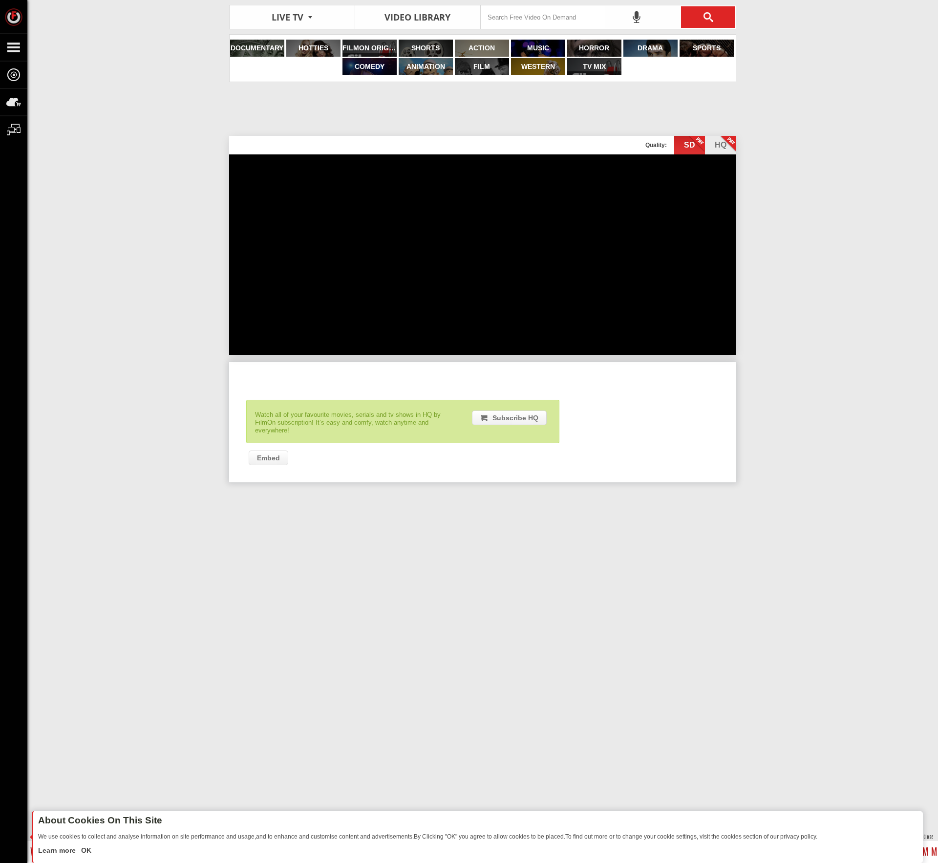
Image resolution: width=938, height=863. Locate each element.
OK (85, 850)
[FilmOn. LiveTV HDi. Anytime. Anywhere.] (13, 16)
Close (928, 836)
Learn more (58, 850)
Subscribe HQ (515, 418)
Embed (268, 458)
